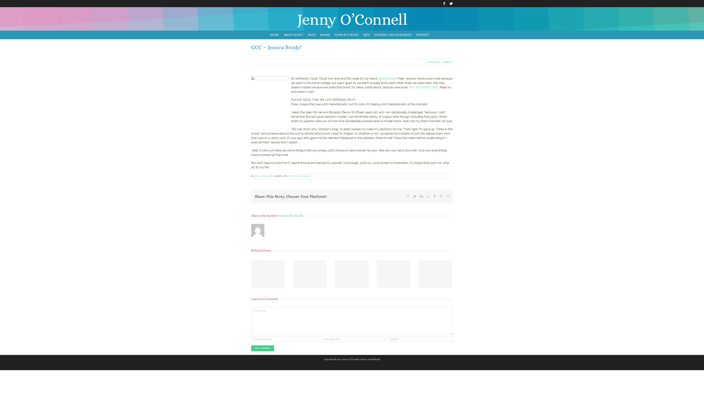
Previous (434, 62)
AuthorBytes (374, 359)
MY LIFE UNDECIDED (423, 87)
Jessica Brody (387, 78)
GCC (292, 176)
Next (446, 62)
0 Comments (303, 176)
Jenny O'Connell (262, 176)
